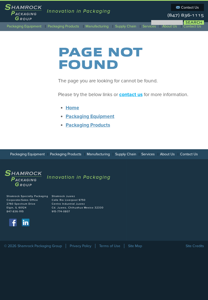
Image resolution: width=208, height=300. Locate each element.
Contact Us (190, 7)
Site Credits (195, 246)
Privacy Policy (80, 246)
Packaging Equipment (24, 26)
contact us (131, 95)
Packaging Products (63, 26)
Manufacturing (97, 26)
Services (149, 26)
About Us (169, 26)
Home (72, 108)
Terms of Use (109, 246)
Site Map (135, 246)
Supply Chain (125, 26)
